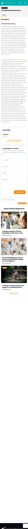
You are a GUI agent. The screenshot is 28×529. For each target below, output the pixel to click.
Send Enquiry (20, 192)
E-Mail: (5, 173)
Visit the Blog (14, 293)
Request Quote (13, 140)
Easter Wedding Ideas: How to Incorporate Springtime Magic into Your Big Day (12, 259)
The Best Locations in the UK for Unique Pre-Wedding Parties (13, 286)
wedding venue (22, 59)
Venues (4, 213)
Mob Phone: (6, 166)
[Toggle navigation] (25, 3)
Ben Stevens (7, 263)
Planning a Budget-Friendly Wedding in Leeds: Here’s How (12, 232)
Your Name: (6, 160)
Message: (5, 179)
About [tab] (4, 15)
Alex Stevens (7, 235)
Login (20, 3)
